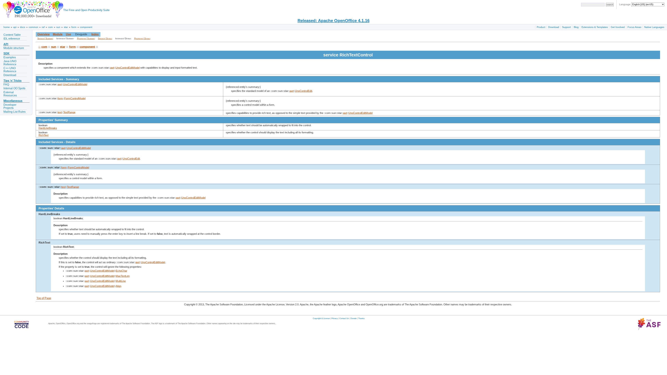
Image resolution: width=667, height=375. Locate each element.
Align (118, 286)
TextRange (69, 112)
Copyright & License (321, 318)
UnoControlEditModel (128, 67)
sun (58, 27)
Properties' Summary (86, 38)
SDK (6, 53)
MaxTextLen (123, 276)
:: (39, 46)
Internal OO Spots (14, 88)
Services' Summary (45, 38)
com (50, 27)
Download (553, 27)
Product (541, 27)
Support (566, 27)
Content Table (12, 34)
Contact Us (344, 318)
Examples (9, 57)
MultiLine (121, 281)
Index (95, 34)
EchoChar (121, 270)
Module (58, 34)
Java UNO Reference (9, 63)
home (6, 27)
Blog (576, 27)
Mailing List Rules (14, 111)
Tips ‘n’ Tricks (12, 80)
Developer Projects (9, 106)
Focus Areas (634, 27)
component (86, 27)
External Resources (10, 94)
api (15, 27)
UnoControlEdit (303, 91)
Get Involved (618, 27)
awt (112, 67)
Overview (43, 34)
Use (68, 34)
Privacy (334, 318)
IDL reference (11, 38)
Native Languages (654, 27)
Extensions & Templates (595, 27)
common (33, 27)
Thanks (361, 318)
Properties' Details (142, 38)
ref (43, 27)
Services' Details (105, 38)
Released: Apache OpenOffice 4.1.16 (333, 20)
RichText (43, 135)
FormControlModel (74, 98)
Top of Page (43, 298)
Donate (354, 318)
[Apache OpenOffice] (32, 8)
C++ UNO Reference (9, 70)
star (66, 27)
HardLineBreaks (48, 128)
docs (22, 27)
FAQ (6, 84)
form (73, 27)
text (60, 112)
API (5, 44)
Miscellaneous (12, 100)
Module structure (13, 48)
